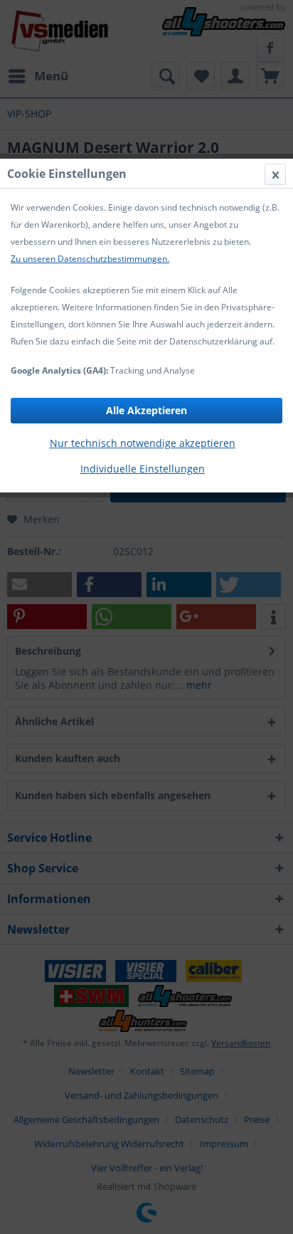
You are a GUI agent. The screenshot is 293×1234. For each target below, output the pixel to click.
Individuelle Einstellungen (142, 468)
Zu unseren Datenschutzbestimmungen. (90, 259)
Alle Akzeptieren (146, 410)
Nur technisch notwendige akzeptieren (142, 443)
